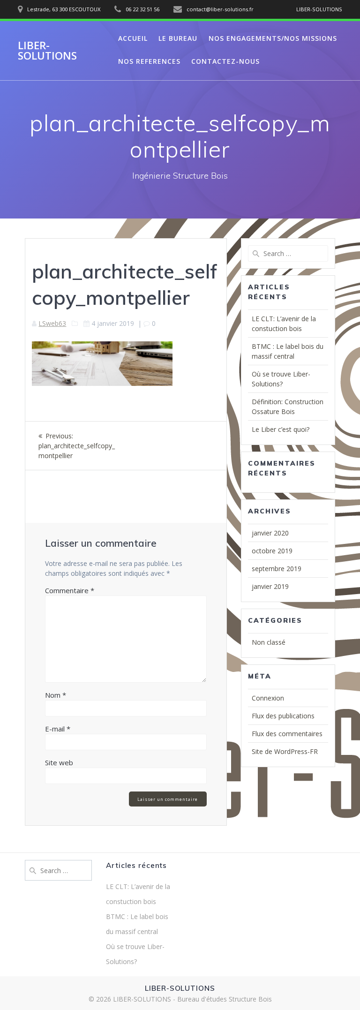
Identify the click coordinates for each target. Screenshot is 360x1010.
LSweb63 (52, 323)
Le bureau (177, 38)
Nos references (149, 61)
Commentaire (69, 590)
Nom (55, 695)
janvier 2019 (270, 586)
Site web (59, 762)
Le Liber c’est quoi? (280, 429)
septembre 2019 (276, 568)
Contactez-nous (225, 61)
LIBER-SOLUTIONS (47, 50)
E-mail (57, 728)
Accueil (133, 38)
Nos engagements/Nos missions (273, 38)
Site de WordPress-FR (285, 751)
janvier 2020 (270, 532)
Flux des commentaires (287, 733)
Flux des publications (283, 715)
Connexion (268, 697)
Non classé (268, 642)
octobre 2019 (272, 550)
